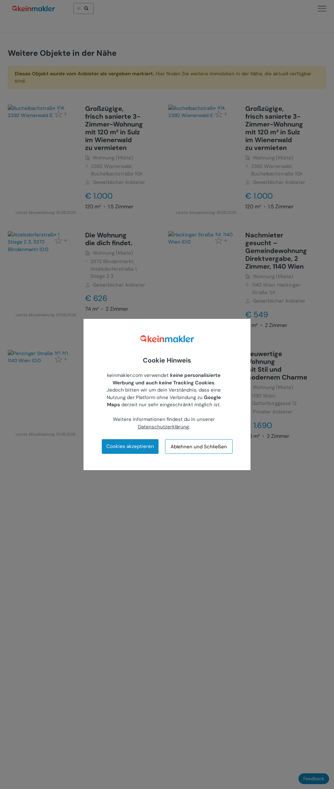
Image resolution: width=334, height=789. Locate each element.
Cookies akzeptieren (130, 446)
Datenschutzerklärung (163, 427)
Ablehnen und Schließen (199, 446)
